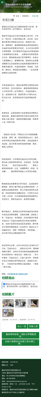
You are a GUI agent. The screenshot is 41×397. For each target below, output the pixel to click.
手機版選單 (2, 2)
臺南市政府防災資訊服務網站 (20, 6)
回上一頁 (21, 326)
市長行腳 (35, 16)
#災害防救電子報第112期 (17, 274)
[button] (8, 303)
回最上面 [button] (33, 326)
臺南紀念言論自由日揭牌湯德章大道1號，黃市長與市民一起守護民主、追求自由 (20, 285)
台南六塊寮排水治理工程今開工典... (20, 342)
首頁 (17, 16)
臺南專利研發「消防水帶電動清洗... (21, 335)
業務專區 (25, 16)
